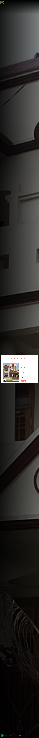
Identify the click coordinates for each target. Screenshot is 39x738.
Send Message (23, 381)
